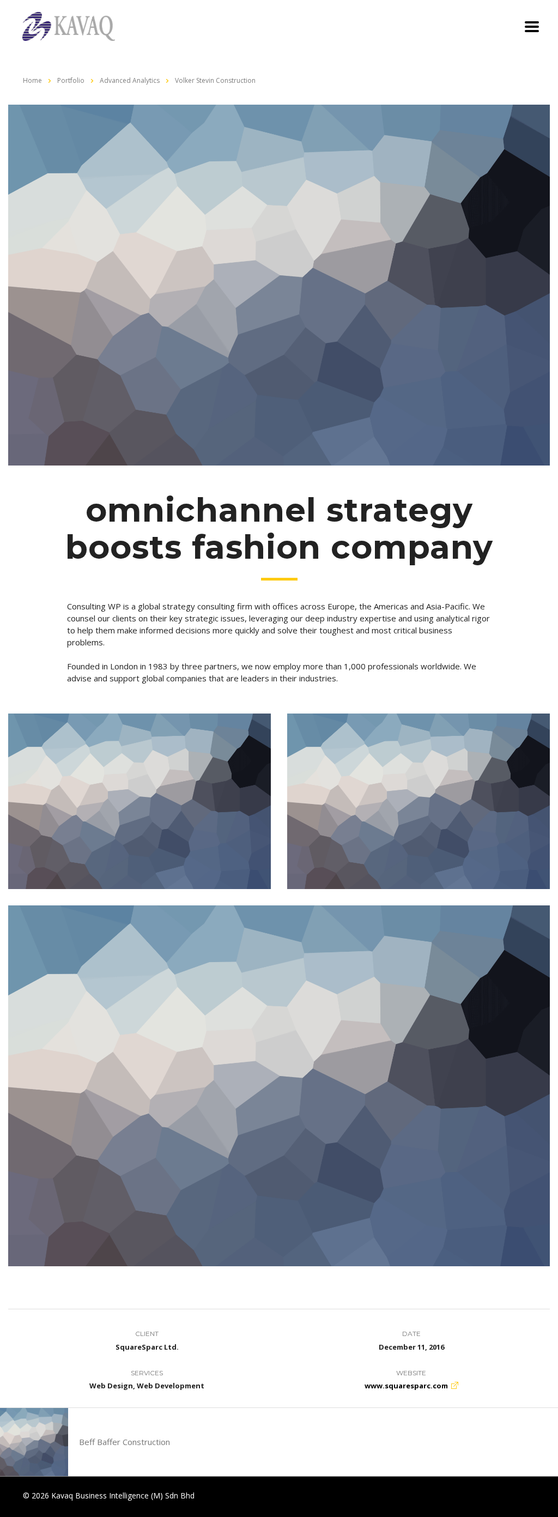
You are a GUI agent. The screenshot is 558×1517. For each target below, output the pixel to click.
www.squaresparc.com (406, 1386)
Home (32, 80)
